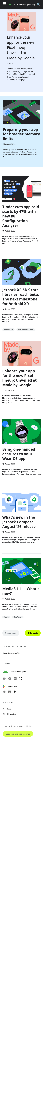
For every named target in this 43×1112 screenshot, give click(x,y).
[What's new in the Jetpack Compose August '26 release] (21, 521)
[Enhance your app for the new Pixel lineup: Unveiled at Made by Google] (21, 375)
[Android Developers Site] (7, 671)
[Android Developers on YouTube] (5, 678)
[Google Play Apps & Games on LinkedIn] (5, 692)
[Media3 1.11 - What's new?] (21, 588)
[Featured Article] (21, 49)
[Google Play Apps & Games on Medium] (11, 692)
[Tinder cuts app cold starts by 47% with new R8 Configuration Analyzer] (21, 213)
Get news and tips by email (18, 734)
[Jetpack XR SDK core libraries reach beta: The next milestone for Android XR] (21, 295)
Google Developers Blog (12, 653)
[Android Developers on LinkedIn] (11, 678)
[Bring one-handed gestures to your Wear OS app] (21, 451)
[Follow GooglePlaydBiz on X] (16, 692)
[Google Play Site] (5, 686)
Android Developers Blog (24, 4)
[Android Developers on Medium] (16, 678)
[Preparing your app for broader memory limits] (21, 131)
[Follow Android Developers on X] (22, 678)
